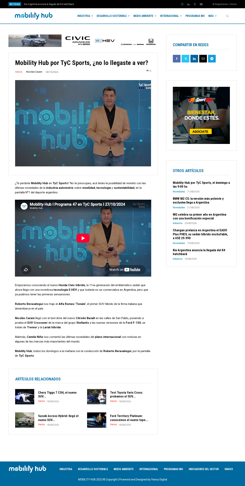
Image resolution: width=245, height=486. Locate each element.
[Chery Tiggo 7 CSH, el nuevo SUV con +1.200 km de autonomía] (24, 396)
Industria (177, 223)
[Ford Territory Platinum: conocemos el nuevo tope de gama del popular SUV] (96, 420)
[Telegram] (212, 58)
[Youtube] (201, 4)
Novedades (179, 191)
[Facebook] (176, 58)
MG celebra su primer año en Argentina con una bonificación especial (199, 216)
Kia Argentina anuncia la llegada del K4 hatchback (49, 4)
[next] (135, 4)
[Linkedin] (188, 4)
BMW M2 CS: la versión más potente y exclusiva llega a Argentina (198, 200)
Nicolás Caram (34, 72)
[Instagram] (182, 4)
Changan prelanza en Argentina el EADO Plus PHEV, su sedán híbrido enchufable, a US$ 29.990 (200, 234)
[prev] (129, 4)
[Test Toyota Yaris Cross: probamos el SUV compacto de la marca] (96, 396)
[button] (227, 16)
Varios (18, 72)
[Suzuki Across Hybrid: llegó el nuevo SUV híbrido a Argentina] (24, 420)
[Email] (203, 58)
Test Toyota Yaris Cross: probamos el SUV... (126, 394)
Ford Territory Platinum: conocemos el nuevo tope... (129, 418)
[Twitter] (195, 4)
